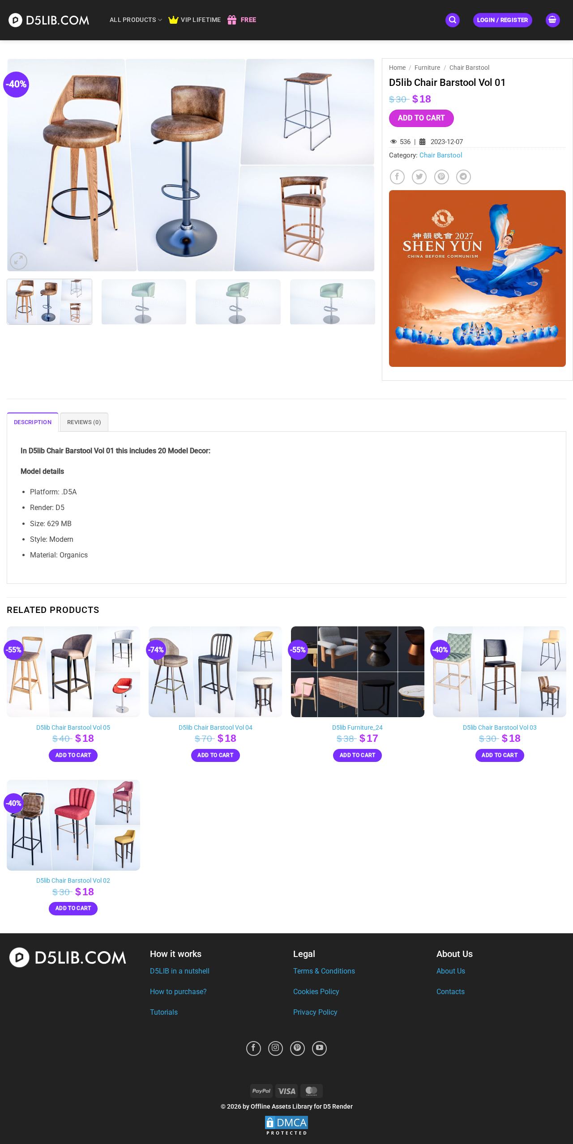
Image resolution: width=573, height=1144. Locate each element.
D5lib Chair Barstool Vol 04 (215, 727)
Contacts (450, 991)
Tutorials (164, 1012)
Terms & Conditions (324, 971)
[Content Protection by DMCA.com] (286, 1126)
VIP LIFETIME (201, 20)
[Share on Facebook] (397, 177)
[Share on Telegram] (463, 177)
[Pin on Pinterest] (441, 177)
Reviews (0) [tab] (84, 422)
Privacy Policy (315, 1012)
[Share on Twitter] (419, 177)
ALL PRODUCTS (133, 20)
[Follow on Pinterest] (297, 1048)
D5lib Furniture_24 (357, 727)
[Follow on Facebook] (253, 1048)
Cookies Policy (316, 991)
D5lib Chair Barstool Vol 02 (73, 881)
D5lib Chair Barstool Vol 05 (73, 727)
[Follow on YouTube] (319, 1048)
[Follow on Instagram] (275, 1048)
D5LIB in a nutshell (180, 971)
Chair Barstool (469, 67)
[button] (452, 20)
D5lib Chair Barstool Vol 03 (500, 727)
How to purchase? (178, 991)
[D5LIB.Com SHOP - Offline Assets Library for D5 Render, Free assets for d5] (51, 20)
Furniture (427, 67)
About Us (450, 971)
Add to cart (421, 118)
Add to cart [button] (73, 755)
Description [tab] (32, 422)
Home (397, 67)
